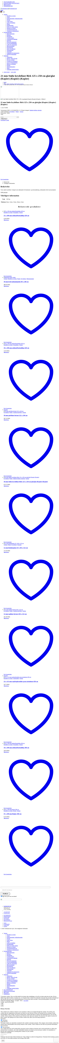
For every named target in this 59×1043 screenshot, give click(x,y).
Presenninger (10, 47)
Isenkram (6, 55)
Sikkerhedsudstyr (11, 66)
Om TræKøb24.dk (9, 2)
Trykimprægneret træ (12, 29)
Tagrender (9, 51)
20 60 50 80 (7, 72)
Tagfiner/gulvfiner (17, 412)
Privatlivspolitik (6, 917)
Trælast (5, 14)
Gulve (8, 17)
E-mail (7, 120)
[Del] (4, 1034)
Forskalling (16, 212)
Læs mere (26, 1000)
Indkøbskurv (8, 6)
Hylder (8, 20)
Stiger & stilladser (11, 49)
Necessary (4, 1020)
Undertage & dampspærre (13, 53)
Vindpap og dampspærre (13, 31)
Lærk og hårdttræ (11, 22)
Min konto (7, 4)
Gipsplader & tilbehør (12, 39)
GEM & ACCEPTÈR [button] (6, 1032)
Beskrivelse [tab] (6, 182)
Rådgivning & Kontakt (11, 3)
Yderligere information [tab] (9, 183)
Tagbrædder (16, 678)
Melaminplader (30, 278)
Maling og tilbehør (11, 64)
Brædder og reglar (11, 16)
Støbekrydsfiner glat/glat (35, 110)
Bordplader (9, 36)
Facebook (3, 120)
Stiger (8, 68)
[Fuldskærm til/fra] (2, 1034)
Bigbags (9, 35)
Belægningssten (10, 33)
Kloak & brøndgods (11, 42)
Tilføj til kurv (4, 118)
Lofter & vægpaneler (12, 44)
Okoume (19, 544)
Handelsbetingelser (7, 916)
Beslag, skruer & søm (12, 58)
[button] (2, 10)
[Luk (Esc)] (5, 1034)
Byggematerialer (8, 32)
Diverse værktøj (11, 60)
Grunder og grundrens (12, 61)
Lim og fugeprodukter (12, 62)
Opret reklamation (7, 919)
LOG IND (13, 72)
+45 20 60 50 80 (7, 911)
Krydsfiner (12, 111)
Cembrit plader (10, 38)
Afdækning (9, 57)
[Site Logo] (9, 8)
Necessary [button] (3, 1018)
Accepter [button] (17, 1000)
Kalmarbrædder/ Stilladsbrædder (15, 18)
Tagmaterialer (10, 50)
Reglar (14, 810)
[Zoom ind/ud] (1, 1034)
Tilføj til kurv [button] (6, 220)
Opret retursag (6, 918)
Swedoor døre (6, 925)
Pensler (8, 65)
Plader (8, 24)
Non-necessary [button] (4, 1025)
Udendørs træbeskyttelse (13, 69)
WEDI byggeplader (11, 54)
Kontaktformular (7, 913)
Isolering (9, 40)
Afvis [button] (21, 1000)
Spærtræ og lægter (11, 28)
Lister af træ (10, 21)
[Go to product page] (31, 211)
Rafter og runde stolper (12, 27)
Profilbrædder (10, 25)
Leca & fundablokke (12, 43)
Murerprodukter (10, 46)
